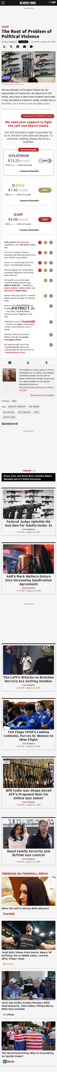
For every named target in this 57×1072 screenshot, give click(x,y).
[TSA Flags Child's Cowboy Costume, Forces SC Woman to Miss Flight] (28, 715)
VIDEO (36, 412)
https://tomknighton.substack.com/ (33, 387)
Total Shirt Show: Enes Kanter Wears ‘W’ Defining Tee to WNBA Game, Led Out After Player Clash (27, 955)
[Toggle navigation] (3, 3)
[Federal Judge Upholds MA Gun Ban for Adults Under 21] (28, 504)
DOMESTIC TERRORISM (16, 407)
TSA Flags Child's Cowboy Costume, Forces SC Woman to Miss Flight (28, 735)
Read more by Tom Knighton (42, 395)
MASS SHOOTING (24, 412)
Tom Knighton (10, 42)
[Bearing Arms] (27, 3)
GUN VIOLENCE (8, 412)
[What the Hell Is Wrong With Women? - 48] (28, 891)
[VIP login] (52, 3)
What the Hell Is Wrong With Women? (25, 908)
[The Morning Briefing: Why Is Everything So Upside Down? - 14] (28, 1035)
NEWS (14, 401)
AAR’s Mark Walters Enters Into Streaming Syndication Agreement (28, 580)
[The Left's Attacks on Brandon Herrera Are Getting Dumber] (28, 660)
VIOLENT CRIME (9, 417)
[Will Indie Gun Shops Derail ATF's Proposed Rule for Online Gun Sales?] (28, 773)
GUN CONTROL (34, 407)
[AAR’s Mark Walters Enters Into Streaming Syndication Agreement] (28, 559)
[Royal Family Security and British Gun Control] (28, 834)
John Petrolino (28, 588)
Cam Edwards (28, 685)
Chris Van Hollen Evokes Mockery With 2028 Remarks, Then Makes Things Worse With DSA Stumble (27, 1005)
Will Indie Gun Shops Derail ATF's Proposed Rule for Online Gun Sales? (28, 794)
